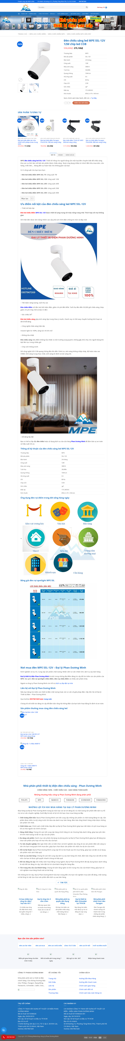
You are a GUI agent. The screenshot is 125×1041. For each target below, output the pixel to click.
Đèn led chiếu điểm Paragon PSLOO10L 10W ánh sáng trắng (50, 141)
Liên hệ (51, 986)
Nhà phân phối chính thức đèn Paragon (99, 901)
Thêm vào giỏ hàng (81, 103)
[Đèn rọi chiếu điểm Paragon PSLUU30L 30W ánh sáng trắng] (96, 126)
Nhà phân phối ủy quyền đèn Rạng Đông (62, 901)
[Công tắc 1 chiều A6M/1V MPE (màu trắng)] (30, 752)
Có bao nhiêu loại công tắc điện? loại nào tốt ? (26, 901)
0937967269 (29, 1029)
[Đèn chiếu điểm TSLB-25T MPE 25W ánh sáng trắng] (73, 126)
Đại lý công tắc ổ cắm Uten (44, 900)
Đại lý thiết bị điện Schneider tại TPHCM (81, 901)
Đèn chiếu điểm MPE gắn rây (79, 34)
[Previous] (20, 60)
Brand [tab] (60, 155)
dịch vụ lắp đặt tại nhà (64, 683)
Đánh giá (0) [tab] (70, 155)
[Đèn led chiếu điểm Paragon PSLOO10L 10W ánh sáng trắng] (50, 126)
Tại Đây (94, 98)
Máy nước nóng (75, 13)
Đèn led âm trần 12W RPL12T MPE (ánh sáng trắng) (30, 735)
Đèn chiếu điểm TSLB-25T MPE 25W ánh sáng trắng (73, 141)
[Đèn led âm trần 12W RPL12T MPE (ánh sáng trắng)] (30, 721)
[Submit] (86, 7)
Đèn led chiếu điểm (38, 34)
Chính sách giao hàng (87, 986)
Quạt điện (85, 13)
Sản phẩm (52, 989)
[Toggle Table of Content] (31, 198)
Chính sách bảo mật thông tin (90, 993)
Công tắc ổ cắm (43, 13)
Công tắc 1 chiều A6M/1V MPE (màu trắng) (28, 766)
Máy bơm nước (94, 13)
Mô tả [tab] (53, 155)
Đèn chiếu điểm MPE (56, 34)
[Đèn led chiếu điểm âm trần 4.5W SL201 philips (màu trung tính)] (28, 126)
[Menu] (19, 14)
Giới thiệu (52, 982)
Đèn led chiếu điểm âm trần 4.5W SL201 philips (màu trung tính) (28, 142)
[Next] (58, 60)
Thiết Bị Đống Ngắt (62, 13)
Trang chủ (24, 13)
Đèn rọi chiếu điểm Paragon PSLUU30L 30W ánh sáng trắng (96, 141)
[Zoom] (20, 80)
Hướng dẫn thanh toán (88, 982)
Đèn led (52, 13)
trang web (48, 699)
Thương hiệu (32, 13)
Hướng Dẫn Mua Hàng (87, 978)
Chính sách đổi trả (86, 989)
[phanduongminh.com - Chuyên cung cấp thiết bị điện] (26, 7)
